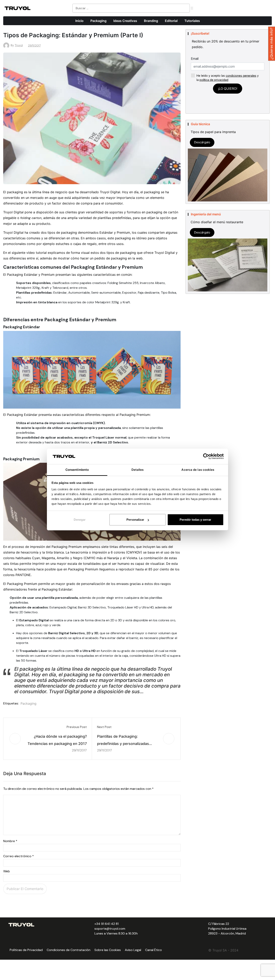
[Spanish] (240, 5)
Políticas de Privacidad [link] (26, 950)
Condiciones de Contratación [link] (68, 950)
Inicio (79, 21)
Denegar (80, 519)
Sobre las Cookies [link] (107, 950)
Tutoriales (192, 21)
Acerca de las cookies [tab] (197, 470)
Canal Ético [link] (153, 950)
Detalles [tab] (137, 470)
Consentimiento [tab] (77, 470)
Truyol (19, 45)
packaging (28, 703)
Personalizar (135, 519)
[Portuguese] (246, 5)
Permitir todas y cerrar (195, 519)
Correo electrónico (18, 856)
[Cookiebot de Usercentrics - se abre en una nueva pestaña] (206, 456)
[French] (257, 5)
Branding (151, 21)
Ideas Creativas (125, 21)
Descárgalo (202, 142)
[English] (251, 5)
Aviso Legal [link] (133, 950)
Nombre (10, 841)
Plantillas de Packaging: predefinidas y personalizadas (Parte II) (123, 740)
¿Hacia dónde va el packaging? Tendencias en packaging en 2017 (57, 740)
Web (6, 871)
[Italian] (268, 5)
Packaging (98, 21)
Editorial (171, 21)
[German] (262, 5)
